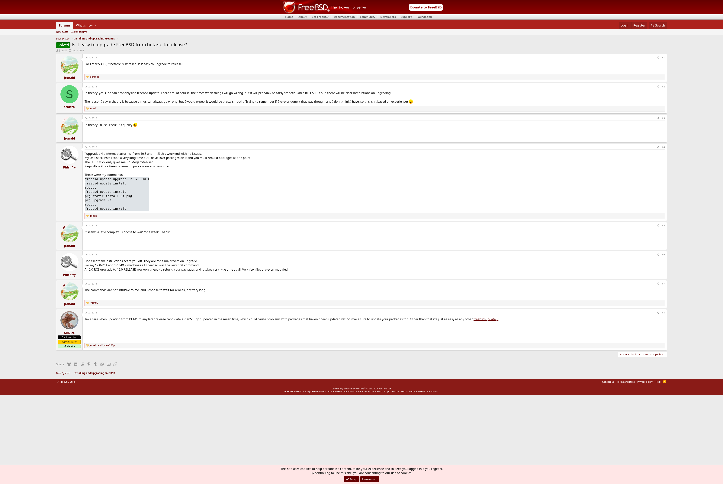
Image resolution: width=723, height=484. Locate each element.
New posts (62, 32)
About (302, 17)
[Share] (658, 57)
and (102, 345)
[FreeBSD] (323, 13)
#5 (663, 225)
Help (658, 381)
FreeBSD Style (67, 381)
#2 (663, 86)
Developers (388, 17)
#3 (663, 118)
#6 (663, 254)
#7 (663, 283)
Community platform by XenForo (361, 388)
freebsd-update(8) (486, 319)
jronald (63, 50)
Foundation (424, 17)
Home (289, 17)
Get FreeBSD (320, 17)
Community (367, 17)
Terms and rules (626, 381)
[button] (95, 25)
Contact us (608, 381)
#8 (663, 312)
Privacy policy (645, 381)
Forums (64, 25)
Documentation (344, 17)
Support (406, 17)
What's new (84, 25)
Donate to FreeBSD (426, 7)
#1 (663, 57)
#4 (663, 147)
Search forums (79, 32)
